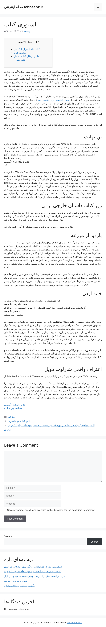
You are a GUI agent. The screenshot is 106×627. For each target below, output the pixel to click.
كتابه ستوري (20, 59)
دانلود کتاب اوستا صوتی (19, 421)
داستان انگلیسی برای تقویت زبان (54, 100)
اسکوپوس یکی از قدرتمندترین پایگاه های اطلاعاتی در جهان (33, 566)
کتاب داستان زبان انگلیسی (26, 49)
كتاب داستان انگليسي (14, 404)
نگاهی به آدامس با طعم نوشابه (19, 585)
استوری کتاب (20, 52)
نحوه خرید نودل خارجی (15, 580)
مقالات (11, 417)
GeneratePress (74, 622)
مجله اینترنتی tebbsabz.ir (23, 7)
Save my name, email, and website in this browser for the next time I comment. (51, 510)
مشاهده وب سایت (13, 408)
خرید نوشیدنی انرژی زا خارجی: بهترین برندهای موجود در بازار (34, 576)
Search (8, 536)
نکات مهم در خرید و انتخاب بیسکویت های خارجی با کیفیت (32, 571)
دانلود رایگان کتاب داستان (26, 56)
